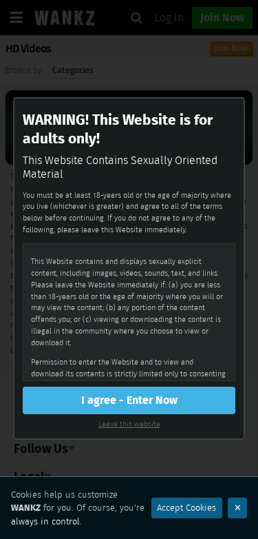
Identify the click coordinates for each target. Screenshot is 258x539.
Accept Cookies (186, 507)
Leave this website (129, 423)
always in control (45, 521)
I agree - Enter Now (129, 400)
